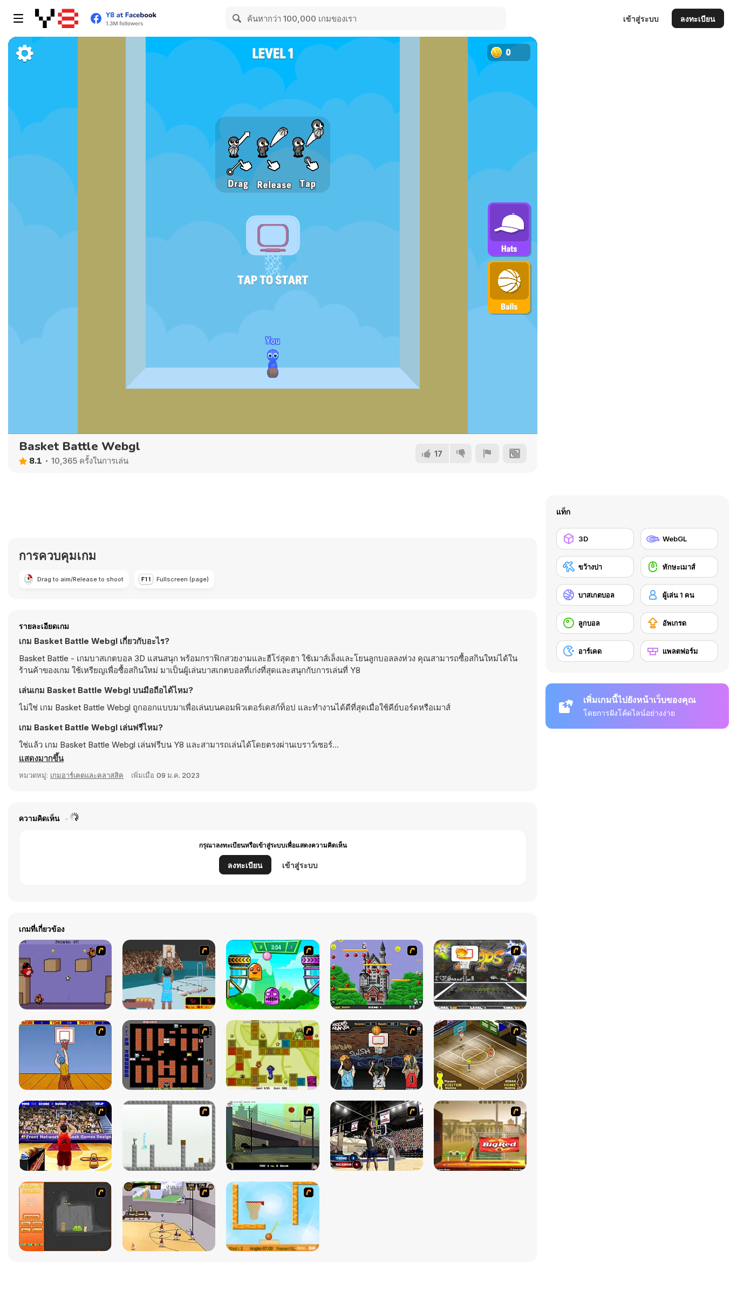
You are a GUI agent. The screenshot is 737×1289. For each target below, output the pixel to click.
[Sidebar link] (18, 18)
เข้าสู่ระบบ (641, 18)
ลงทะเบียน (697, 18)
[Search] (237, 18)
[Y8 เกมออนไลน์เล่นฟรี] (57, 18)
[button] (41, 758)
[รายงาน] (487, 453)
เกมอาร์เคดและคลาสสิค (87, 775)
